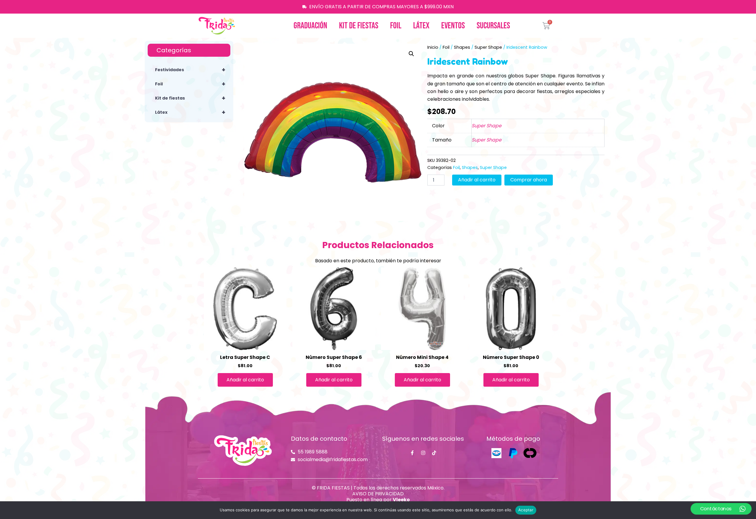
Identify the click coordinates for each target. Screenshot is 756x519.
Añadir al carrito (477, 179)
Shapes (462, 47)
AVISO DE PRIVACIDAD (378, 493)
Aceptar (525, 509)
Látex (421, 25)
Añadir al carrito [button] (245, 379)
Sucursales (493, 25)
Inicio (432, 47)
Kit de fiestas (358, 25)
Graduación (310, 25)
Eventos (453, 25)
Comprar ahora (528, 179)
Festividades (190, 70)
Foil (395, 25)
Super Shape (488, 47)
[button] (411, 53)
